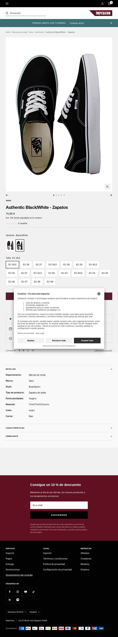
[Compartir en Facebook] (19, 351)
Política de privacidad (54, 564)
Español (33, 612)
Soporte (10, 553)
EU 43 (64, 273)
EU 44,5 (78, 273)
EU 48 (37, 281)
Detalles (11, 369)
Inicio (8, 32)
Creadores (86, 558)
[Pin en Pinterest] (23, 351)
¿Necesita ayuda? (103, 350)
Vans (31, 32)
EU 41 (24, 273)
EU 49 (50, 281)
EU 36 (26, 264)
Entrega (10, 564)
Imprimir (47, 553)
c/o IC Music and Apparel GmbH (33, 620)
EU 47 (24, 281)
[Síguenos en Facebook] (10, 592)
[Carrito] (109, 3)
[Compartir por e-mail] (33, 351)
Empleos (85, 569)
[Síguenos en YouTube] (25, 592)
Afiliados (85, 553)
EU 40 (11, 273)
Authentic (39, 32)
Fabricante (12, 436)
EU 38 (66, 264)
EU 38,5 (53, 264)
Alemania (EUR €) (15, 612)
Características (15, 428)
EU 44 (92, 273)
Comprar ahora (77, 23)
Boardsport (34, 386)
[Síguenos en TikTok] (33, 592)
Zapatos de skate (37, 392)
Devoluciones (13, 569)
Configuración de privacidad (57, 569)
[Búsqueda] (26, 13)
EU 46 (11, 281)
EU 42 (51, 273)
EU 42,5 (38, 273)
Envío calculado (21, 217)
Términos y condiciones (55, 558)
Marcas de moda (19, 32)
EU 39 (79, 264)
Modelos (85, 564)
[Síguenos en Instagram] (18, 592)
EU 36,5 (12, 264)
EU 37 (39, 264)
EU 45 (105, 273)
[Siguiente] (111, 195)
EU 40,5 (93, 264)
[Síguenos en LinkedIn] (10, 600)
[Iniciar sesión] (102, 3)
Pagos (9, 558)
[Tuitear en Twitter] (28, 351)
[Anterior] (7, 195)
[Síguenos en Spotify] (18, 600)
